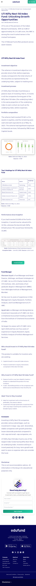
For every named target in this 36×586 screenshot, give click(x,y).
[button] (32, 1)
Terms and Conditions (11, 574)
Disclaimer (27, 574)
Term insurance (6, 567)
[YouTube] (18, 552)
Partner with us (26, 565)
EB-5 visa (5, 565)
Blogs (6, 9)
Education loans (6, 563)
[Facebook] (13, 552)
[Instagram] (20, 552)
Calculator (25, 563)
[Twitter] (15, 552)
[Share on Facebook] (13, 517)
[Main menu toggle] (2, 2)
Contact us (15, 563)
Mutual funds (6, 559)
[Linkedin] (23, 552)
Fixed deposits (6, 561)
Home (2, 9)
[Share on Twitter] (19, 517)
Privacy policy (20, 574)
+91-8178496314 (19, 540)
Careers (14, 561)
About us (15, 559)
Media (24, 559)
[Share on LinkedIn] (16, 517)
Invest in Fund (18, 262)
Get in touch (18, 511)
